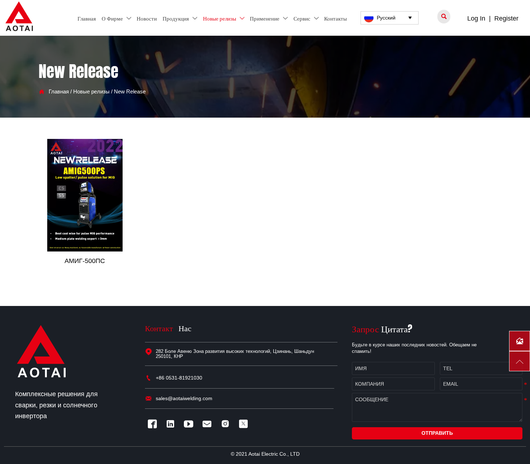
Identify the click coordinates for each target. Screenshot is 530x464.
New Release (130, 92)
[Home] (19, 16)
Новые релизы (91, 92)
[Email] (208, 423)
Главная (59, 92)
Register (506, 18)
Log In (476, 18)
